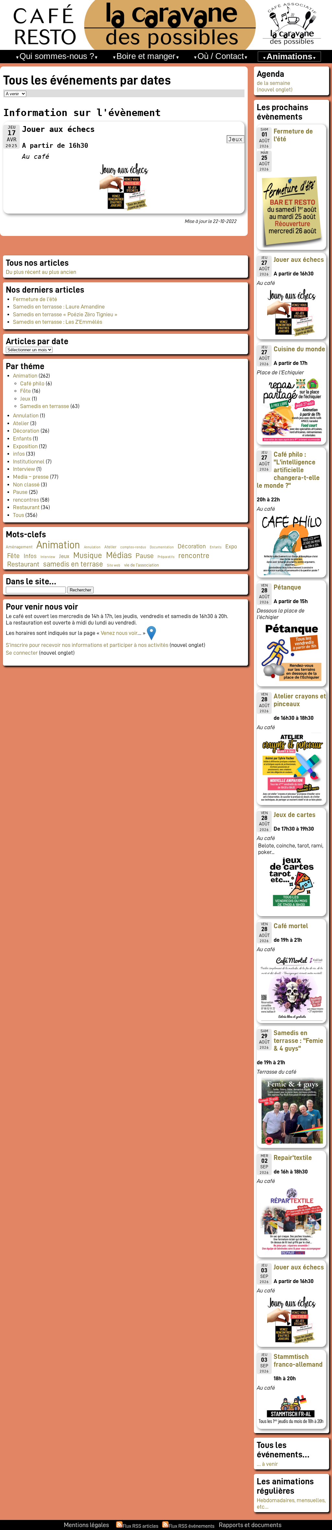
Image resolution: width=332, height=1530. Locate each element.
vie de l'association (141, 565)
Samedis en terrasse (44, 406)
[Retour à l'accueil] (166, 25)
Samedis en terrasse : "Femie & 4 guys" (298, 1040)
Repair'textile (293, 1157)
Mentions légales (86, 1525)
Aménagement (19, 547)
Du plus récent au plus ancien (41, 272)
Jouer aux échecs (299, 259)
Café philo (32, 383)
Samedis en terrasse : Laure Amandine (59, 307)
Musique (87, 555)
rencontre (193, 555)
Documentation (162, 547)
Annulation (26, 415)
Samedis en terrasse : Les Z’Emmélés (57, 322)
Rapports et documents (250, 1525)
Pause (20, 492)
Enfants (22, 438)
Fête (25, 391)
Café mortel (291, 925)
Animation (25, 376)
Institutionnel (28, 461)
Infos (30, 556)
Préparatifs (166, 557)
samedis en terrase (73, 564)
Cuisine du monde (299, 349)
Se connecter (22, 653)
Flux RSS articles (140, 1526)
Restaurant (26, 507)
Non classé (26, 484)
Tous (18, 515)
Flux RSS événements (191, 1526)
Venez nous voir (119, 633)
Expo (231, 546)
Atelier (21, 423)
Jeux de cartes (294, 814)
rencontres (26, 500)
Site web (113, 565)
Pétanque (287, 587)
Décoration (26, 431)
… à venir (267, 1464)
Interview (24, 469)
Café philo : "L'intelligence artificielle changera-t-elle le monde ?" (288, 470)
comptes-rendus (133, 547)
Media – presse (31, 477)
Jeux (25, 399)
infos (19, 454)
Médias (119, 555)
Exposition (25, 446)
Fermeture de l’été (35, 299)
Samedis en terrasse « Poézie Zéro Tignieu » (65, 314)
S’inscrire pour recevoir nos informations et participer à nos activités (87, 645)
